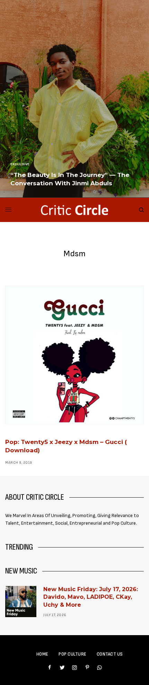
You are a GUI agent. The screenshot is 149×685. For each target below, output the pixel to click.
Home (42, 654)
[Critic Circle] (74, 210)
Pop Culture (72, 654)
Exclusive (19, 164)
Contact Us (110, 654)
